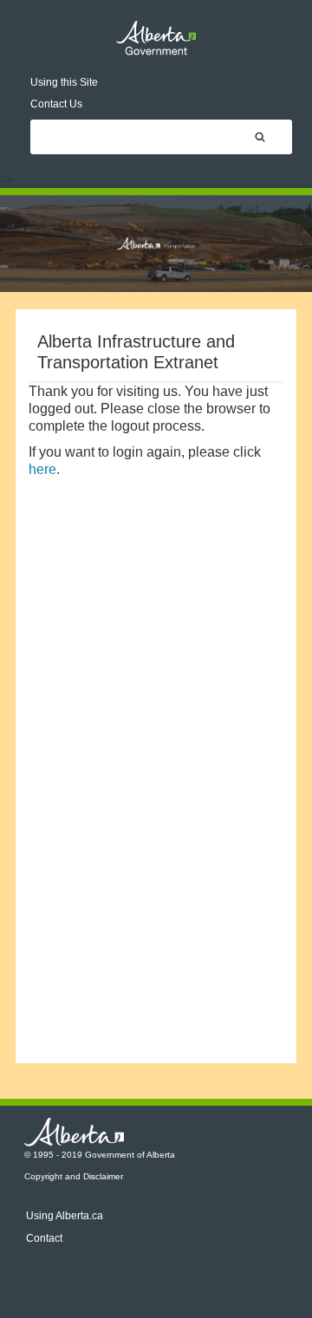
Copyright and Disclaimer (73, 1176)
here (42, 469)
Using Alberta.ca (64, 1216)
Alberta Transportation (156, 243)
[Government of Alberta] (156, 38)
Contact (44, 1238)
